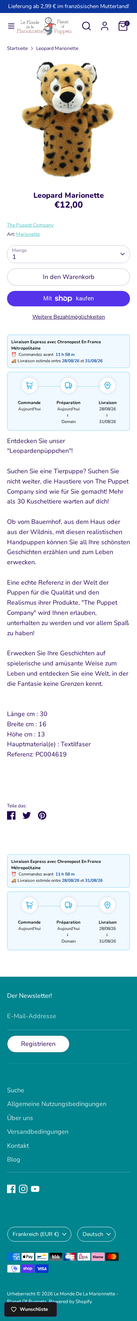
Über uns (20, 1118)
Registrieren (38, 1044)
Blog (13, 1159)
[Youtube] (35, 1189)
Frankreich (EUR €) (36, 1234)
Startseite (17, 48)
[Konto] (105, 24)
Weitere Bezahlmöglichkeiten (68, 317)
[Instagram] (23, 1189)
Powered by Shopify (70, 1301)
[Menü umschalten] (8, 26)
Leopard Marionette (57, 48)
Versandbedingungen (37, 1131)
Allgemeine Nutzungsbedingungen (56, 1104)
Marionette (28, 234)
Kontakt (18, 1145)
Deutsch (93, 1234)
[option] (68, 119)
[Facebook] (11, 1189)
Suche (15, 1090)
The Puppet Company (30, 225)
